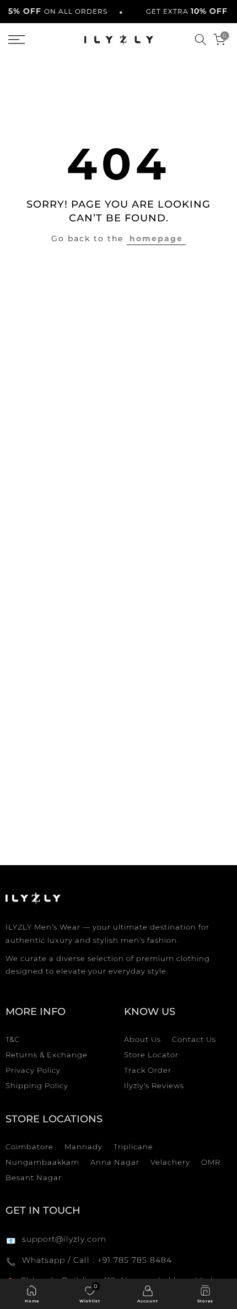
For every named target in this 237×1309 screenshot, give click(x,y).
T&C (13, 1039)
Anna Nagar (114, 1162)
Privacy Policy (33, 1070)
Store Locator (151, 1054)
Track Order (147, 1070)
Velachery (170, 1162)
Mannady (83, 1146)
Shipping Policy (37, 1085)
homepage (156, 238)
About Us (142, 1039)
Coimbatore (29, 1146)
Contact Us (194, 1039)
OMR (210, 1162)
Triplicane (133, 1146)
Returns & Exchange (47, 1054)
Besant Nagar (34, 1177)
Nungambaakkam (42, 1162)
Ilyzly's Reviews (154, 1085)
